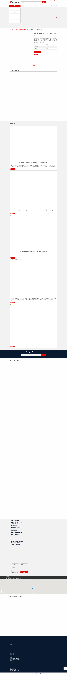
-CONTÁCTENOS (12, 652)
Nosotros (27, 5)
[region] (39, 17)
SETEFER (23, 673)
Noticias (39, 5)
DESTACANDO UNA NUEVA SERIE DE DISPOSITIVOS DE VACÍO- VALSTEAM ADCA (33, 251)
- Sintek (11, 657)
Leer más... (12, 169)
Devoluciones (12, 653)
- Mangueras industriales (14, 669)
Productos (15, 5)
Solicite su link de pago (50, 0)
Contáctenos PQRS (45, 5)
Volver (33, 65)
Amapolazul (45, 673)
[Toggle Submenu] (19, 8)
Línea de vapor (12, 662)
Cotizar (36, 54)
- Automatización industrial (14, 670)
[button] (23, 17)
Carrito (55, 0)
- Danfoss (11, 656)
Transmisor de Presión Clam (33, 340)
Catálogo (36, 5)
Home (23, 5)
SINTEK (17, 29)
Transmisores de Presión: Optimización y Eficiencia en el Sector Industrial (33, 162)
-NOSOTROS (12, 648)
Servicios (31, 5)
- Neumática (12, 661)
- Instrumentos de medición (14, 658)
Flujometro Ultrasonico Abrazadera (33, 295)
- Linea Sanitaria (12, 668)
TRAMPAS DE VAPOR (22, 29)
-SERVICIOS (11, 649)
